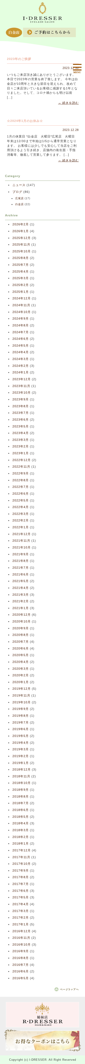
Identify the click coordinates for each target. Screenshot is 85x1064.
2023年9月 (20, 399)
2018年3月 (20, 830)
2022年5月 (20, 500)
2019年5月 (20, 736)
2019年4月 (20, 742)
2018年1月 (20, 843)
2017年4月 (20, 904)
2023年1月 (20, 453)
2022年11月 (21, 466)
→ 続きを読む (68, 103)
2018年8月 (20, 796)
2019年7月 (20, 722)
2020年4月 (20, 662)
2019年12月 (21, 688)
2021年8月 (20, 561)
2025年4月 (20, 271)
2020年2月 (20, 675)
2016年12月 (21, 931)
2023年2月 (20, 446)
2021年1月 (20, 608)
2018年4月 (20, 823)
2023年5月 (20, 426)
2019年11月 (21, 695)
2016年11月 (21, 937)
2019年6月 (20, 729)
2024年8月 (20, 325)
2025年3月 (20, 278)
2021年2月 (20, 601)
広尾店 (19, 198)
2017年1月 (20, 924)
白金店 (19, 204)
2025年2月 (20, 285)
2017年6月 (20, 890)
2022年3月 (20, 514)
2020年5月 (20, 655)
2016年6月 (20, 971)
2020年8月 (20, 635)
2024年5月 (20, 345)
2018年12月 (21, 769)
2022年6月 (20, 493)
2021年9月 (20, 554)
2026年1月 (20, 231)
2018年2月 (20, 837)
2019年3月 (20, 749)
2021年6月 (20, 574)
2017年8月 (20, 877)
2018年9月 (20, 789)
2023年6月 (20, 419)
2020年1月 (20, 682)
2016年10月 (21, 944)
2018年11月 (21, 776)
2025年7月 (20, 264)
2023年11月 (21, 386)
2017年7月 (20, 884)
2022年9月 (20, 473)
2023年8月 (20, 406)
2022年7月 (20, 487)
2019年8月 (20, 715)
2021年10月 (21, 547)
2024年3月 (20, 359)
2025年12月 (21, 238)
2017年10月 (21, 863)
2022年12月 (21, 460)
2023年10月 (21, 392)
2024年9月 (20, 318)
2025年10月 (21, 251)
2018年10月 (21, 783)
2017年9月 (20, 870)
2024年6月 (20, 338)
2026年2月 (20, 224)
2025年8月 (20, 258)
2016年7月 (20, 964)
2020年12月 (21, 614)
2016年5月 (20, 978)
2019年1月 (20, 763)
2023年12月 (21, 379)
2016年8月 (20, 958)
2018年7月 (20, 803)
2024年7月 (20, 332)
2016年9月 (20, 951)
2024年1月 (20, 372)
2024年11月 (21, 305)
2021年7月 (20, 567)
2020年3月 (20, 668)
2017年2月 (20, 917)
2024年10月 (21, 312)
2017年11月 (21, 857)
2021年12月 (21, 534)
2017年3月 (20, 911)
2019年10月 (21, 702)
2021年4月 (20, 588)
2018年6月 (20, 810)
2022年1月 (20, 527)
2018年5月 (20, 816)
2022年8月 (20, 480)
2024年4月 (20, 352)
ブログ (17, 192)
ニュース (19, 185)
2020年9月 (20, 628)
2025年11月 (21, 244)
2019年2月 (20, 756)
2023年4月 (20, 433)
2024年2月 (20, 365)
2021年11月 (21, 540)
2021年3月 (20, 594)
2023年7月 (20, 412)
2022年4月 (20, 507)
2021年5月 (20, 581)
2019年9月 (20, 709)
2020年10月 (21, 621)
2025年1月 (20, 291)
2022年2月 (20, 520)
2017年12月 (21, 850)
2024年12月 (21, 298)
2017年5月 (20, 897)
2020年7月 (20, 641)
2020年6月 (20, 648)
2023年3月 (20, 440)
